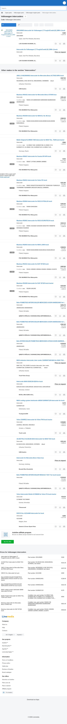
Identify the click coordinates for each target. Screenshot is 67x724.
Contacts (4, 630)
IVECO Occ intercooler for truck (10, 573)
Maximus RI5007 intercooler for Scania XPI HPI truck (34, 156)
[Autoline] (2, 13)
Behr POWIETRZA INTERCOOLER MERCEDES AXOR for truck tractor (11, 584)
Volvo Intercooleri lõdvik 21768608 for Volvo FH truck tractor (36, 494)
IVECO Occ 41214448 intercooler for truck (30, 513)
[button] (64, 3)
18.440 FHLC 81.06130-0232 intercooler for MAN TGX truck (36, 439)
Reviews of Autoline (7, 669)
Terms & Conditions (7, 660)
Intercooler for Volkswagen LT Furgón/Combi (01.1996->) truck (37, 49)
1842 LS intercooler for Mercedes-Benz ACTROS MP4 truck (12, 568)
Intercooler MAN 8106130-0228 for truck (30, 381)
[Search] (64, 8)
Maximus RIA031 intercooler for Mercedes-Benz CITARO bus (37, 94)
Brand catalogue (6, 672)
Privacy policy (6, 663)
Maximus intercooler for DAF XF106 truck (11, 609)
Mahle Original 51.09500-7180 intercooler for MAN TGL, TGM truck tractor (40, 140)
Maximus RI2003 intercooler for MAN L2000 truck (33, 244)
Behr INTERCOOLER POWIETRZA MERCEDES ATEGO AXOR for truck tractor (12, 578)
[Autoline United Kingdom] (11, 3)
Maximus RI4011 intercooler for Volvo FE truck (32, 180)
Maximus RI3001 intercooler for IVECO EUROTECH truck (35, 220)
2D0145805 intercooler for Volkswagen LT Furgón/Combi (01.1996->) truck (41, 30)
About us (4, 624)
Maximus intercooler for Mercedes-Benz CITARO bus (11, 603)
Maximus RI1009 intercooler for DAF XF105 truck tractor (35, 283)
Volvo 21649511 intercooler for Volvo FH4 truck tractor (34, 419)
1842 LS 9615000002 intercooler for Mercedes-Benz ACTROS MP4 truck (40, 75)
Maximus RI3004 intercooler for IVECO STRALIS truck (34, 201)
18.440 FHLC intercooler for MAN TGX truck (12, 562)
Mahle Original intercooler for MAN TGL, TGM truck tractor (12, 596)
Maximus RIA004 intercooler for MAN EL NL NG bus (34, 116)
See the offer (7, 541)
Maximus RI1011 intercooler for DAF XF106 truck (33, 264)
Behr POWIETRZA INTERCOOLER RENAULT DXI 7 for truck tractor (39, 475)
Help (3, 627)
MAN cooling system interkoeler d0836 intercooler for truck (12, 590)
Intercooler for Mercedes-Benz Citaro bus (30, 458)
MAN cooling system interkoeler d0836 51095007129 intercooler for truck (40, 400)
